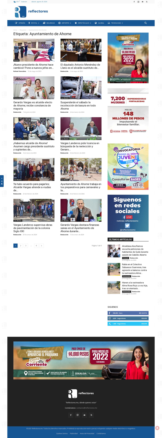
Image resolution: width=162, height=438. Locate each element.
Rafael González (19, 71)
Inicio (15, 30)
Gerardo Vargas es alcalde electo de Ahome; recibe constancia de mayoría (32, 105)
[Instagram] (138, 1)
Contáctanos (101, 433)
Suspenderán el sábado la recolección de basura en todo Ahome (78, 105)
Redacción (64, 71)
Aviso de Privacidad (87, 433)
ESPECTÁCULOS (83, 23)
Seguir (144, 318)
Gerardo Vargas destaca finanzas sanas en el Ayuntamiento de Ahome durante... (79, 228)
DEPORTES (65, 23)
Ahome (16, 60)
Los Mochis (65, 98)
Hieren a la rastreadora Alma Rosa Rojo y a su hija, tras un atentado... (135, 285)
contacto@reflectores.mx (86, 408)
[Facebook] (134, 1)
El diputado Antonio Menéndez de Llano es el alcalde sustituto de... (80, 66)
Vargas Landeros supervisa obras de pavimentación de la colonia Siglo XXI (32, 228)
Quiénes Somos (62, 433)
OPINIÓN (22, 23)
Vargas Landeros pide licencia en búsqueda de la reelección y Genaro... (79, 146)
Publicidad (74, 433)
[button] (146, 23)
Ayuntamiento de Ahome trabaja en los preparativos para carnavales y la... (80, 187)
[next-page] (41, 246)
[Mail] (142, 1)
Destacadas (18, 98)
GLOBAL (101, 23)
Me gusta (143, 313)
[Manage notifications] (157, 428)
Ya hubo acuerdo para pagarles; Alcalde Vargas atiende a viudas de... (32, 187)
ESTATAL (34, 23)
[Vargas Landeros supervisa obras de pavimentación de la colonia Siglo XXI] (33, 210)
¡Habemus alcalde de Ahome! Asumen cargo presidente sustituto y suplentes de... (33, 146)
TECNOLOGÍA (116, 23)
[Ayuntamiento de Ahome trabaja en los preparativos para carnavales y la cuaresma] (81, 169)
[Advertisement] (99, 11)
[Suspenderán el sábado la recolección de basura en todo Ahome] (81, 87)
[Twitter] (147, 1)
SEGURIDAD (50, 23)
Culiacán (125, 258)
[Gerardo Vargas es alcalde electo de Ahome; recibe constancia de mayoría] (33, 87)
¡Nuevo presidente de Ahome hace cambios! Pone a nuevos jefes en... (33, 66)
